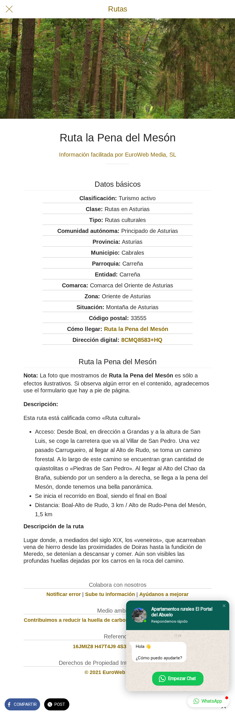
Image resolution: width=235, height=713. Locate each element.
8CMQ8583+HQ (141, 340)
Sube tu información (110, 594)
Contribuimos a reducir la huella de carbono (78, 620)
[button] (224, 606)
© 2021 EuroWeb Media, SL (118, 672)
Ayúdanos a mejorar (164, 594)
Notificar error (63, 594)
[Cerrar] (9, 9)
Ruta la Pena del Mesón (136, 329)
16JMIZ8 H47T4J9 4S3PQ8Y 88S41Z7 (117, 646)
